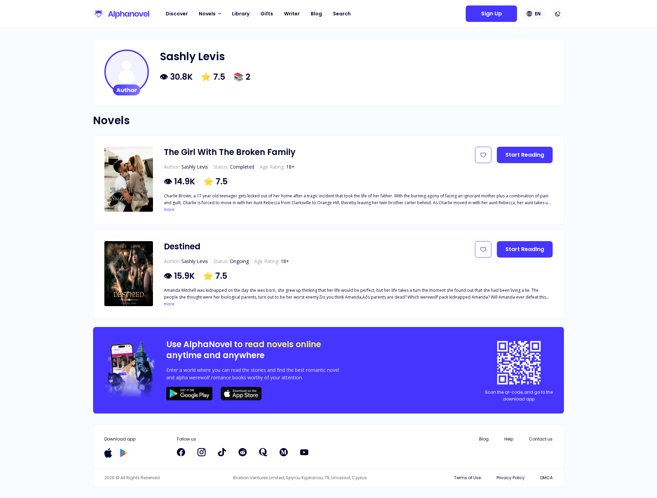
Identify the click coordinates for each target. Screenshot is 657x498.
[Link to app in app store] (108, 453)
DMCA (546, 478)
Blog (316, 13)
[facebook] (181, 452)
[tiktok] (222, 452)
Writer (292, 13)
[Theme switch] (558, 14)
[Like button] (483, 155)
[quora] (263, 452)
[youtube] (304, 452)
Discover (177, 13)
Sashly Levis (194, 166)
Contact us (541, 439)
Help (508, 439)
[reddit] (243, 452)
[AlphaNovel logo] (121, 13)
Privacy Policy (511, 478)
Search (342, 13)
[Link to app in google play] (123, 453)
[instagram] (201, 452)
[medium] (284, 452)
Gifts (266, 13)
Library (240, 13)
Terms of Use (467, 478)
